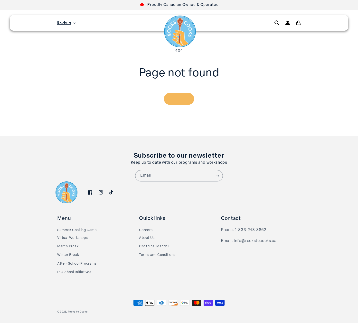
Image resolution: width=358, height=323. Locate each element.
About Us (147, 238)
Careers (145, 230)
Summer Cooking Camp (76, 230)
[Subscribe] (217, 175)
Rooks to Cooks (78, 312)
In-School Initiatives (74, 272)
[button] (66, 23)
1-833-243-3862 (250, 230)
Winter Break (68, 255)
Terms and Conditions (157, 255)
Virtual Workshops (72, 238)
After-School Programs (77, 264)
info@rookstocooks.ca (255, 241)
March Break (68, 246)
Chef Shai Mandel (154, 246)
